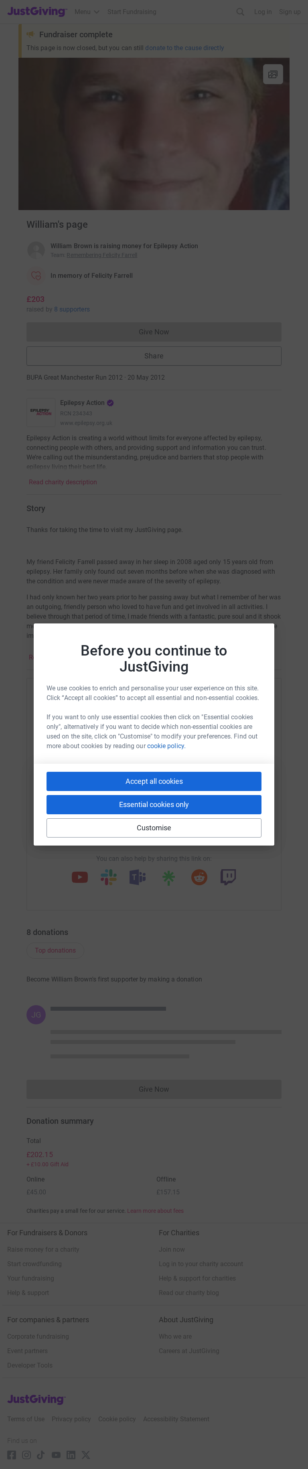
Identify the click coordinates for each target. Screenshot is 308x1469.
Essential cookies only (154, 804)
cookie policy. (166, 746)
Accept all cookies (154, 781)
